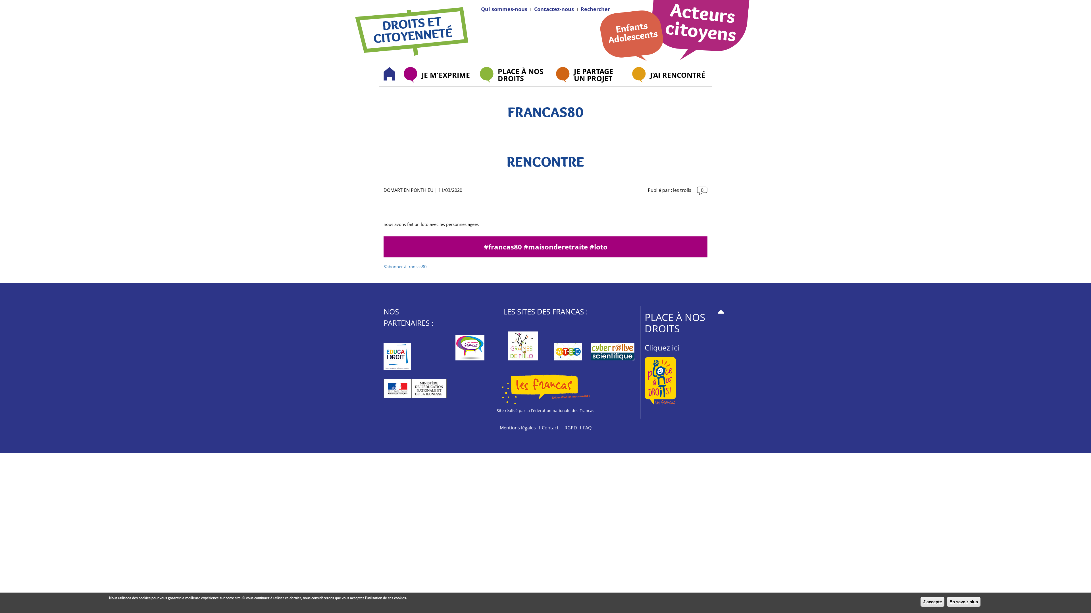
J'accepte (932, 601)
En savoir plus (964, 601)
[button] (595, 9)
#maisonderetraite (557, 246)
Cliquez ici (662, 348)
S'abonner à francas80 (405, 266)
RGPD (571, 428)
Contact (550, 428)
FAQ (587, 428)
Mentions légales (518, 428)
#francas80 (504, 246)
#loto (598, 246)
